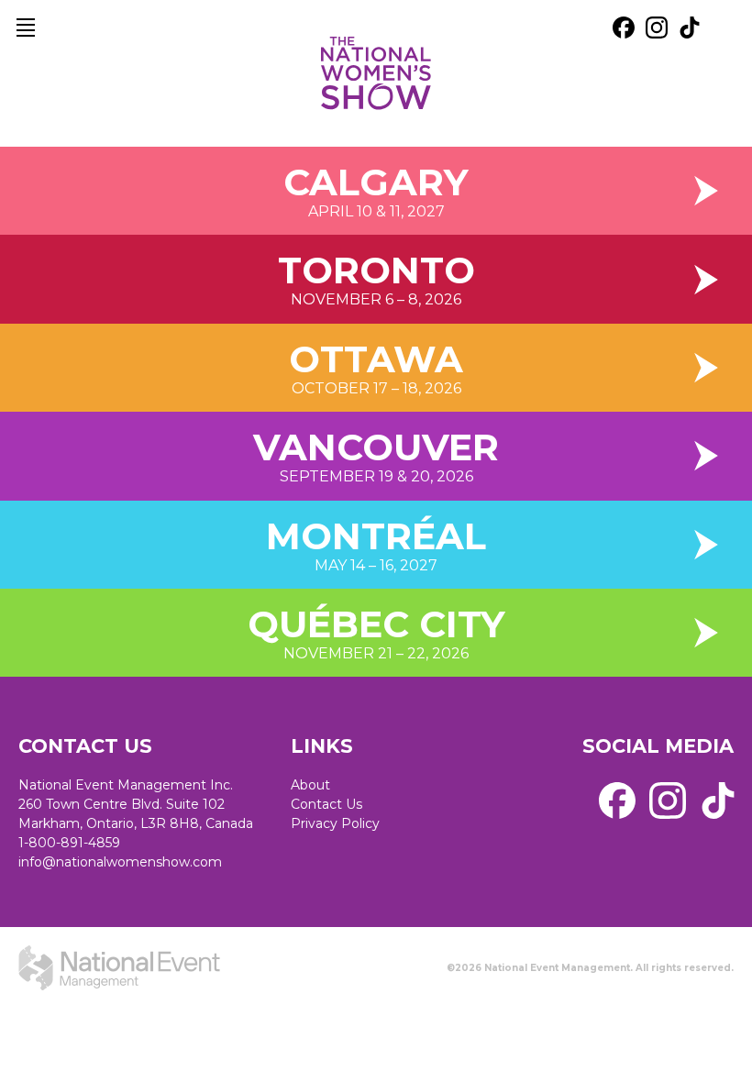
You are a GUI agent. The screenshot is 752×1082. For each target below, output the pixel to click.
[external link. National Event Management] (119, 968)
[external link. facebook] (623, 27)
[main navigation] (25, 27)
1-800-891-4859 (69, 842)
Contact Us (326, 804)
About (310, 785)
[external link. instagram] (656, 27)
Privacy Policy (335, 823)
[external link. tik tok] (689, 27)
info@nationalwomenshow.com (120, 862)
